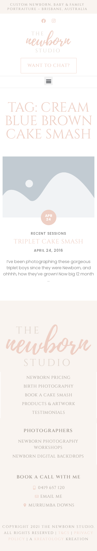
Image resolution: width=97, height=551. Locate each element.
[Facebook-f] (43, 20)
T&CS (64, 532)
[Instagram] (53, 20)
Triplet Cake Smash (49, 242)
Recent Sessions (48, 233)
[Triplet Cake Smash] (48, 187)
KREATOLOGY (49, 539)
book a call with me (49, 477)
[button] (48, 81)
